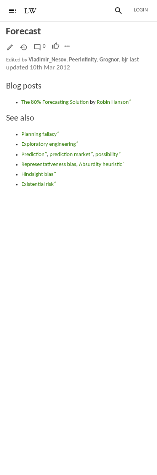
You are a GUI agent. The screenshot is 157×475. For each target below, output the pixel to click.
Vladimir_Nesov (47, 60)
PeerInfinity (83, 60)
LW (30, 11)
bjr (125, 60)
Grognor (109, 60)
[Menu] (12, 11)
